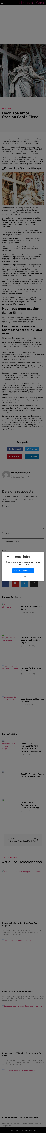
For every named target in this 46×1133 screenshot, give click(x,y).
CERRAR (23, 577)
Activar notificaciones (23, 571)
